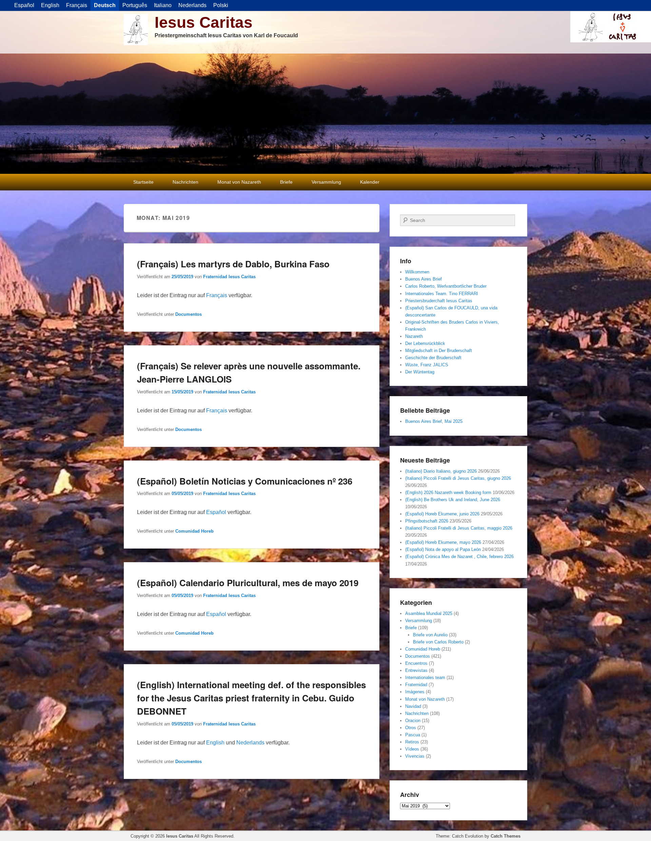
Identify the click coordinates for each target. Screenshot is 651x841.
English (215, 742)
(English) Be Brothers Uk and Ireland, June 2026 (452, 499)
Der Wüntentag (419, 371)
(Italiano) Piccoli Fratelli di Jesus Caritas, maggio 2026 (458, 528)
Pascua (412, 734)
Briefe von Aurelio (430, 634)
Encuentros (416, 663)
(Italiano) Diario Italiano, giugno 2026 (441, 471)
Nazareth (414, 336)
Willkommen (417, 271)
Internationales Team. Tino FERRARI (441, 293)
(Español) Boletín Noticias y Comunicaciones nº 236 (244, 481)
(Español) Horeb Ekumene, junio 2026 (442, 513)
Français (216, 295)
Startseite (143, 182)
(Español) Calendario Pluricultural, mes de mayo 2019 (247, 582)
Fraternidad (416, 684)
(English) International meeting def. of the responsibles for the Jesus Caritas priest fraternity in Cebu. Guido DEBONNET (251, 697)
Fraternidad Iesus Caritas (229, 276)
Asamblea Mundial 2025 (428, 613)
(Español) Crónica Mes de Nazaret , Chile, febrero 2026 (459, 556)
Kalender (369, 182)
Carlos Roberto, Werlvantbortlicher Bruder (446, 286)
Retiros (412, 741)
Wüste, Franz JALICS (426, 364)
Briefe (286, 182)
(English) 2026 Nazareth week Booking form (448, 492)
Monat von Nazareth (239, 182)
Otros (410, 727)
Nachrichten (185, 182)
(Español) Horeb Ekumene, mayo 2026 (443, 542)
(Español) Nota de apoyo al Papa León (443, 549)
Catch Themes (505, 836)
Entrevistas (416, 670)
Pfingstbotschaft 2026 (426, 521)
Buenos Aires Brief (423, 279)
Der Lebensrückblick (425, 343)
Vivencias (415, 756)
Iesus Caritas (204, 22)
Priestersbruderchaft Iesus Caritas (438, 300)
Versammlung (326, 182)
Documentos (188, 314)
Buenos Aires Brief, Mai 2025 (433, 421)
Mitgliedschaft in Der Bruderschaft (438, 350)
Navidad (413, 706)
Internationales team (425, 677)
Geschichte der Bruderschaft (433, 357)
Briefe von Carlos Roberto (438, 641)
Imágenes (415, 691)
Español (216, 512)
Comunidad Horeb (194, 531)
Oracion (412, 720)
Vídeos (412, 749)
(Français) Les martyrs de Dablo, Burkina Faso (233, 264)
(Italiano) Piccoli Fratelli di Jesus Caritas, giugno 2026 (458, 478)
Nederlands (250, 742)
